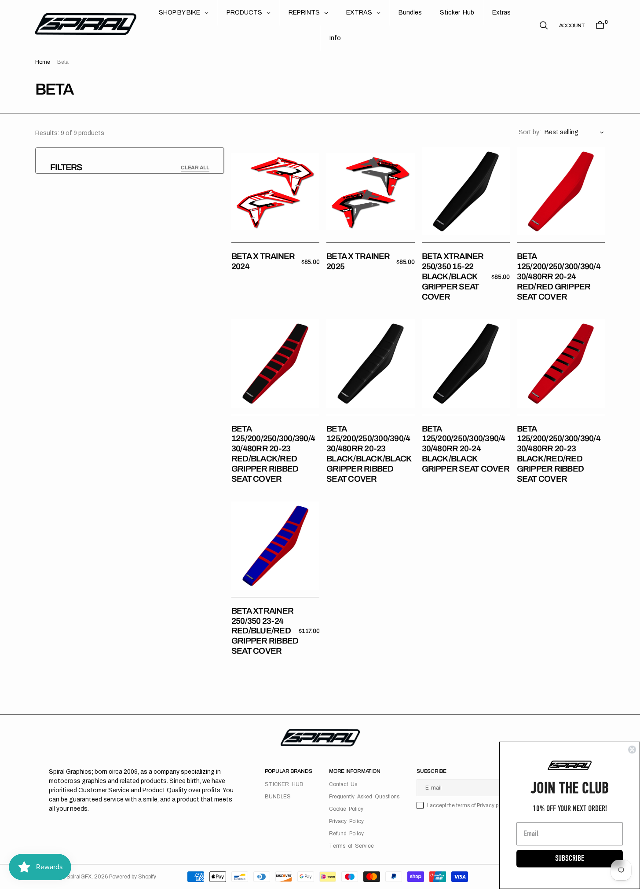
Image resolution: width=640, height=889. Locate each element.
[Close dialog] (632, 749)
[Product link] (275, 191)
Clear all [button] (195, 168)
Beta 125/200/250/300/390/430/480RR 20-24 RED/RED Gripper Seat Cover (558, 276)
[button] (572, 25)
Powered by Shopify (132, 877)
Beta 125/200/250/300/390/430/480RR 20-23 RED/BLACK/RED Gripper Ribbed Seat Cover (273, 453)
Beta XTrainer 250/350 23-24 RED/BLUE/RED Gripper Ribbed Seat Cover (264, 630)
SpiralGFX (78, 877)
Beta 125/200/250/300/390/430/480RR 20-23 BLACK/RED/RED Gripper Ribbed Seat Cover (558, 453)
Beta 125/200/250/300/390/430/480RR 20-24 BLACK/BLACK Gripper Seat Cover (465, 448)
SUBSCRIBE (569, 858)
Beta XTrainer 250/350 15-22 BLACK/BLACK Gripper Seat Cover (453, 276)
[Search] (544, 25)
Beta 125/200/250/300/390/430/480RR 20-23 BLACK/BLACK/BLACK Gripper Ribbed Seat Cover (368, 453)
